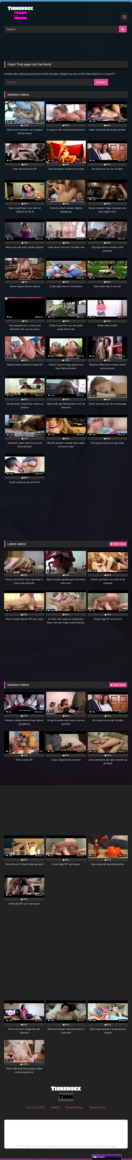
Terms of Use (97, 1107)
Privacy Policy (74, 1107)
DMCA (55, 1107)
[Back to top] (121, 1149)
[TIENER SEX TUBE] (66, 12)
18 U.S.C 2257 (36, 1107)
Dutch (101, 1157)
